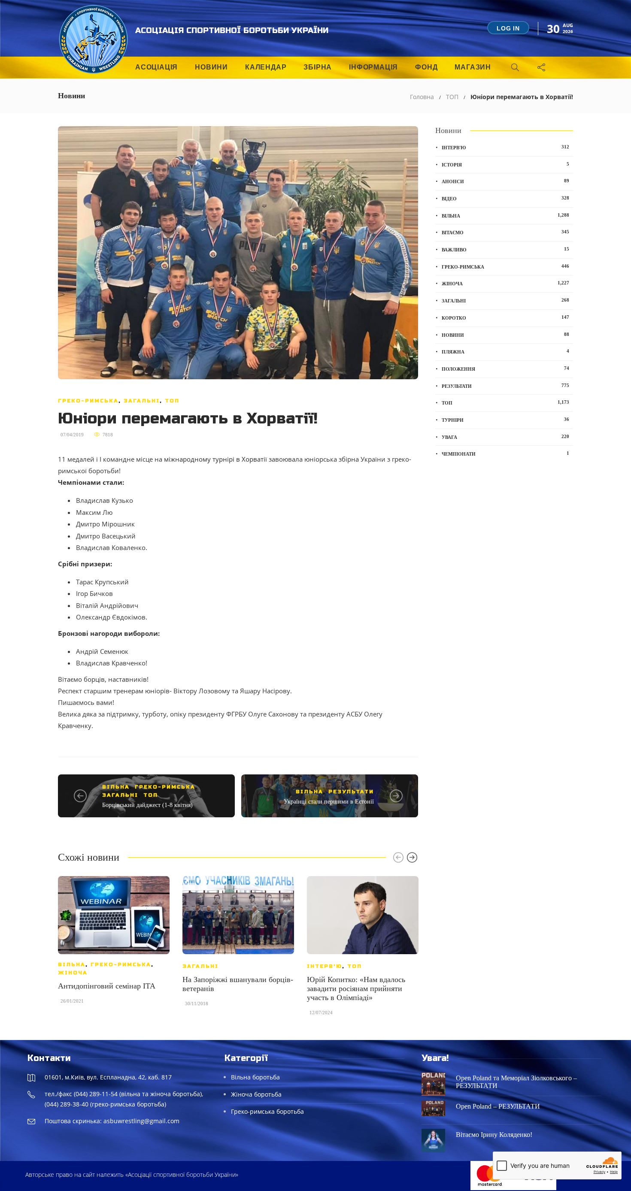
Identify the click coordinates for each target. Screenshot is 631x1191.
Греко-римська (88, 401)
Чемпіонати (505, 453)
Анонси (505, 181)
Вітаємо (505, 232)
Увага (505, 437)
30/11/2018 (196, 1003)
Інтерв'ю (324, 966)
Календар (265, 67)
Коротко (505, 317)
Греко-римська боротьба (267, 1111)
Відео (505, 198)
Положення (505, 369)
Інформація (373, 67)
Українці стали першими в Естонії (329, 801)
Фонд (426, 67)
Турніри (505, 420)
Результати (351, 792)
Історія (505, 164)
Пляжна (505, 351)
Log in (508, 28)
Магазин (473, 67)
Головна (422, 97)
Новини (211, 67)
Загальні (142, 401)
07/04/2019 (72, 434)
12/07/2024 (321, 1012)
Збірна (317, 67)
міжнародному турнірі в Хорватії (215, 459)
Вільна (116, 787)
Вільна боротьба (255, 1077)
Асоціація (156, 67)
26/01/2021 (72, 1001)
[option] (114, 944)
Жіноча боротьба (256, 1094)
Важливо (505, 249)
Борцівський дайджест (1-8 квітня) (147, 805)
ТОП (452, 97)
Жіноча (73, 973)
